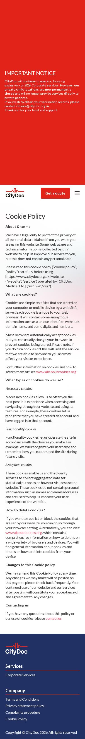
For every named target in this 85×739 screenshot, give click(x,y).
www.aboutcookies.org (23, 532)
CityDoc (15, 193)
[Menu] (77, 193)
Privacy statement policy (24, 705)
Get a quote (55, 193)
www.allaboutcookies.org (56, 372)
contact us (54, 618)
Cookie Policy (16, 719)
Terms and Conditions (22, 699)
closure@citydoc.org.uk (32, 106)
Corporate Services (20, 675)
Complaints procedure (22, 712)
